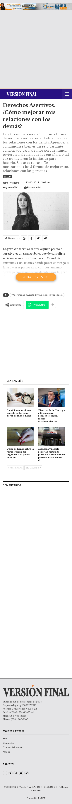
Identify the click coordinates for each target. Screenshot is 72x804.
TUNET (42, 798)
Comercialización (13, 747)
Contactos (8, 743)
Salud (7, 177)
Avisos (6, 752)
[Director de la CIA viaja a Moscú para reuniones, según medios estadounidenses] (51, 397)
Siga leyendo (36, 277)
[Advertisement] (36, 48)
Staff (5, 738)
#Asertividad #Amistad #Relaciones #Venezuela (37, 295)
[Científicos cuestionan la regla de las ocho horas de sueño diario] (20, 397)
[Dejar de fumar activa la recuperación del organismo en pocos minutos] (20, 436)
